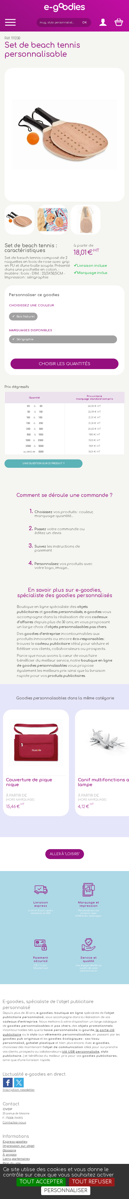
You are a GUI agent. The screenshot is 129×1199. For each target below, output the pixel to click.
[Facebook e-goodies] (8, 1082)
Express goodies (15, 1141)
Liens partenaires (16, 1158)
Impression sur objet (18, 1145)
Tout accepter (41, 1182)
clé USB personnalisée (80, 1051)
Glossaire (9, 1150)
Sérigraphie (25, 339)
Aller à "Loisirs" (65, 854)
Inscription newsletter (19, 1089)
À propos (9, 1154)
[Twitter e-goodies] (19, 1082)
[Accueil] (65, 12)
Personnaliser (65, 1190)
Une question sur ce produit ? (43, 463)
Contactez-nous (14, 1122)
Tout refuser (92, 1182)
